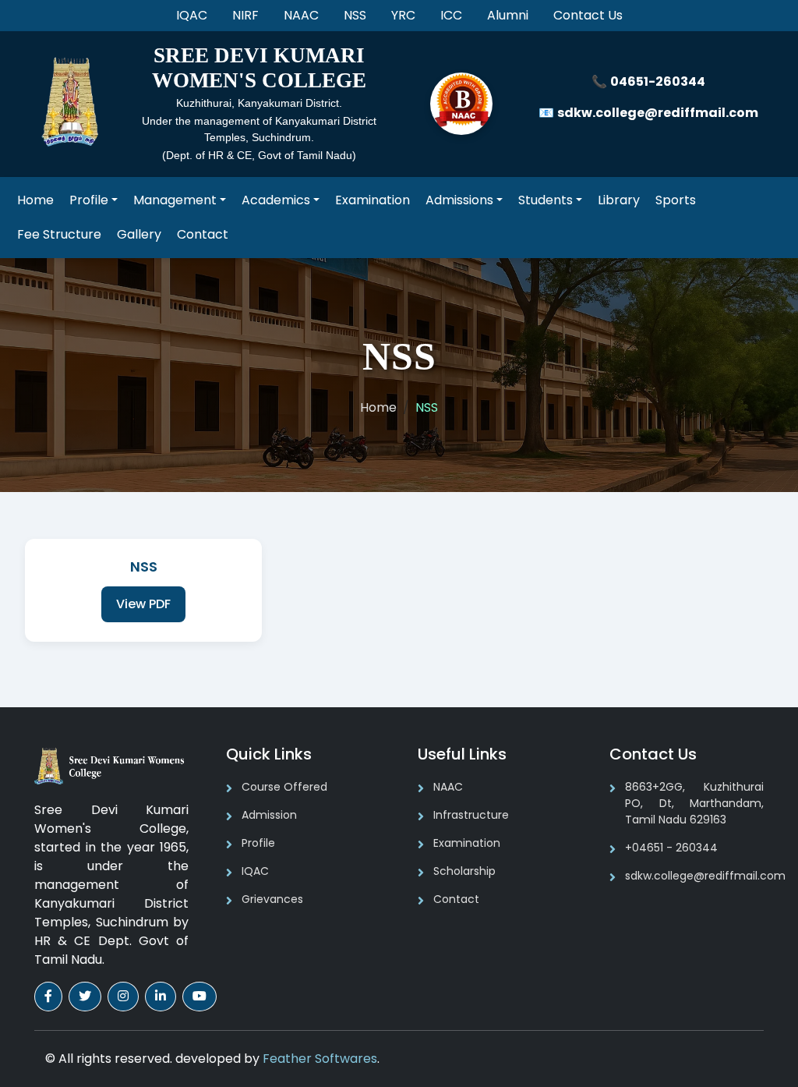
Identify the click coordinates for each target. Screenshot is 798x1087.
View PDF (143, 604)
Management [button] (175, 200)
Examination (372, 200)
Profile (258, 843)
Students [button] (545, 200)
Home (35, 200)
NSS (355, 15)
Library (619, 200)
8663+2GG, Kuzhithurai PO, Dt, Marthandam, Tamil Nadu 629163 (694, 803)
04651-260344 (657, 81)
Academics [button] (276, 200)
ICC (451, 15)
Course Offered (284, 787)
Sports (675, 200)
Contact (202, 234)
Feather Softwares (320, 1059)
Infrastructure (471, 815)
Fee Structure (59, 234)
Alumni (507, 15)
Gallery (139, 234)
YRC (403, 15)
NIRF (245, 15)
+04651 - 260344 (671, 847)
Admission (269, 815)
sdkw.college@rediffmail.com (657, 113)
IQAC (191, 15)
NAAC (301, 15)
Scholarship (464, 871)
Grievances (272, 899)
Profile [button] (88, 200)
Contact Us (588, 15)
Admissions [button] (459, 200)
